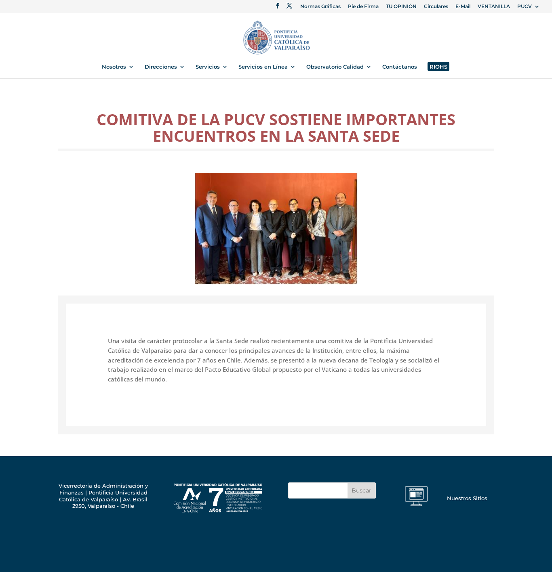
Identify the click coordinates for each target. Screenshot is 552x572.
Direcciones (161, 67)
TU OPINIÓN (401, 6)
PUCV (524, 6)
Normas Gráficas (320, 6)
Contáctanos (399, 67)
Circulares (436, 6)
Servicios (208, 67)
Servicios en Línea (263, 67)
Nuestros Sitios (467, 498)
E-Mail (462, 6)
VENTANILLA (494, 6)
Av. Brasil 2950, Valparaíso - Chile (109, 502)
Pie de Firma (363, 6)
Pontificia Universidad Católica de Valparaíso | (103, 496)
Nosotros (114, 67)
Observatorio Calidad (335, 67)
